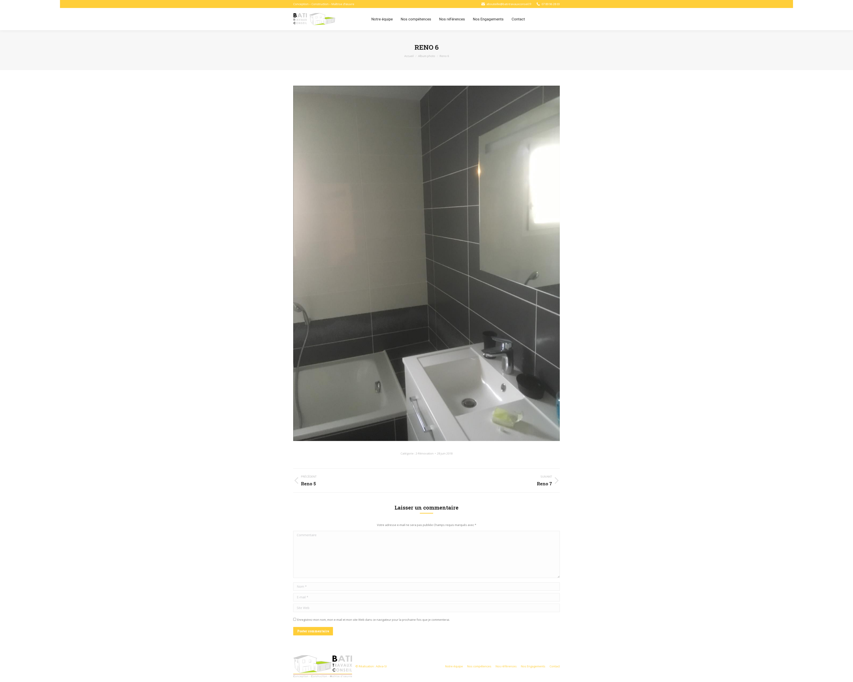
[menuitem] (382, 19)
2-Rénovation (425, 453)
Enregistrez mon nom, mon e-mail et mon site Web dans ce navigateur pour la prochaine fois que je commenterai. (373, 620)
